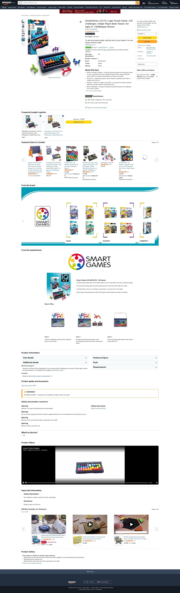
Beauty (125, 7)
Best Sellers (21, 7)
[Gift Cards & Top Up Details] (98, 7)
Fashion (69, 7)
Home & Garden (79, 7)
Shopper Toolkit (173, 7)
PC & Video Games (150, 7)
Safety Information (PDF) (28, 385)
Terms (112, 47)
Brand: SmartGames (91, 29)
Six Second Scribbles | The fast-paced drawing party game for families (93, 538)
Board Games (45, 15)
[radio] (23, 21)
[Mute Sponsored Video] (63, 532)
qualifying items (102, 47)
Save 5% (88, 47)
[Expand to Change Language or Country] (145, 3)
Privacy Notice (86, 587)
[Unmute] (157, 483)
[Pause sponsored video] (63, 528)
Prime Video (62, 7)
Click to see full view (54, 77)
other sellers (107, 49)
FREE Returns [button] (141, 27)
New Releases (31, 7)
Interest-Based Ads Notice (106, 587)
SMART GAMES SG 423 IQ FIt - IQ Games (35, 450)
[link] (54, 121)
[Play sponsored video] (90, 524)
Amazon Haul (12, 7)
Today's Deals (52, 7)
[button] (4, 7)
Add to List (141, 64)
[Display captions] (63, 517)
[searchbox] (79, 3)
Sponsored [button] (24, 511)
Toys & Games (116, 7)
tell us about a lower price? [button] (42, 376)
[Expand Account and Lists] (159, 3)
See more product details (94, 91)
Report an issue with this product (97, 107)
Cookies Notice (95, 587)
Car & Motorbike (162, 7)
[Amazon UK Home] (71, 583)
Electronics (107, 7)
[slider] (86, 482)
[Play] (22, 483)
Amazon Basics (41, 7)
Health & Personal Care (135, 7)
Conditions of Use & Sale (74, 587)
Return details (59, 370)
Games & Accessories (35, 15)
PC (101, 7)
